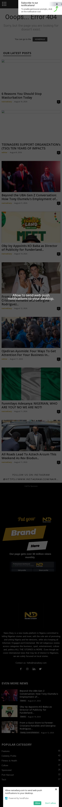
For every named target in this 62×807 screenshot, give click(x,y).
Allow (37, 803)
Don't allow (50, 803)
